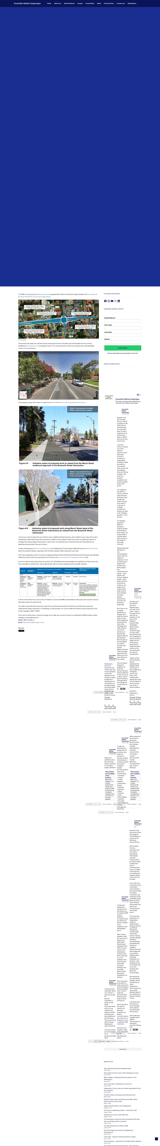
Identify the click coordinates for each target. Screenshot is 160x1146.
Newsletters (132, 3)
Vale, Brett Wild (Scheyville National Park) (117, 1068)
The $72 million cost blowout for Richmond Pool (119, 1095)
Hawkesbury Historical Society (108, 666)
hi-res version (22, 340)
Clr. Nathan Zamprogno (94, 149)
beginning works (43, 294)
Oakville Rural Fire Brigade (133, 605)
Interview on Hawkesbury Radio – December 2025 (120, 1110)
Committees (90, 3)
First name (108, 325)
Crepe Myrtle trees (32, 346)
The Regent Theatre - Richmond (133, 756)
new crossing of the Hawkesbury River (70, 557)
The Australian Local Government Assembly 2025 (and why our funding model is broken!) (121, 1120)
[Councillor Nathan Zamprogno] (109, 397)
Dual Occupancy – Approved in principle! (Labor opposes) (122, 1141)
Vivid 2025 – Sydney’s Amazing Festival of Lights (120, 1137)
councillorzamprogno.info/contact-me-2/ (110, 1032)
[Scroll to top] (156, 1139)
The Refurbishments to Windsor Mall (116, 1126)
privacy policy (126, 353)
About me (57, 3)
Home (49, 3)
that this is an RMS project (41, 548)
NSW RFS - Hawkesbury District (134, 693)
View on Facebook (107, 712)
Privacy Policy (109, 3)
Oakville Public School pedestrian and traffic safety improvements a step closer (120, 1100)
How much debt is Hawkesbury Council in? (118, 1084)
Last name (108, 332)
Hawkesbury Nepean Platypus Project (135, 996)
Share (114, 712)
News (99, 3)
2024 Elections (69, 3)
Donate (80, 3)
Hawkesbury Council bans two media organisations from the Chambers (122, 1089)
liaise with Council (92, 548)
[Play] (123, 689)
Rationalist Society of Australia (120, 456)
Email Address (110, 318)
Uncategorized (76, 149)
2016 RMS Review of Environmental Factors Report (69, 402)
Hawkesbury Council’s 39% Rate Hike (116, 1115)
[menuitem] (49, 3)
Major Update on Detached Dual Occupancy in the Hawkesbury (120, 1078)
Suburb (107, 339)
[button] (142, 3)
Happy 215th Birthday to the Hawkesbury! (117, 1106)
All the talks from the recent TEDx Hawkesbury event (121, 1073)
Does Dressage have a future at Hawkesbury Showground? (118, 1131)
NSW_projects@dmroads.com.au (33, 622)
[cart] (145, 3)
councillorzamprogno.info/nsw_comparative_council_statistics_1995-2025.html (122, 1020)
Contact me (121, 3)
